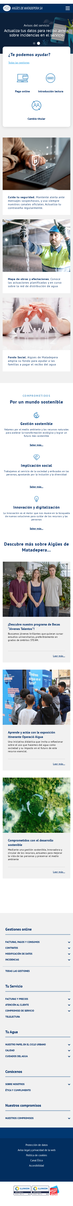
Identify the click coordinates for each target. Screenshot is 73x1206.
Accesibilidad (36, 1165)
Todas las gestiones (18, 62)
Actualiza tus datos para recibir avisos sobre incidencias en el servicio (36, 33)
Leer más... (59, 656)
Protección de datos (37, 1145)
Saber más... (36, 445)
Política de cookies (36, 1155)
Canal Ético (36, 1160)
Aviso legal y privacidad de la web (36, 1150)
